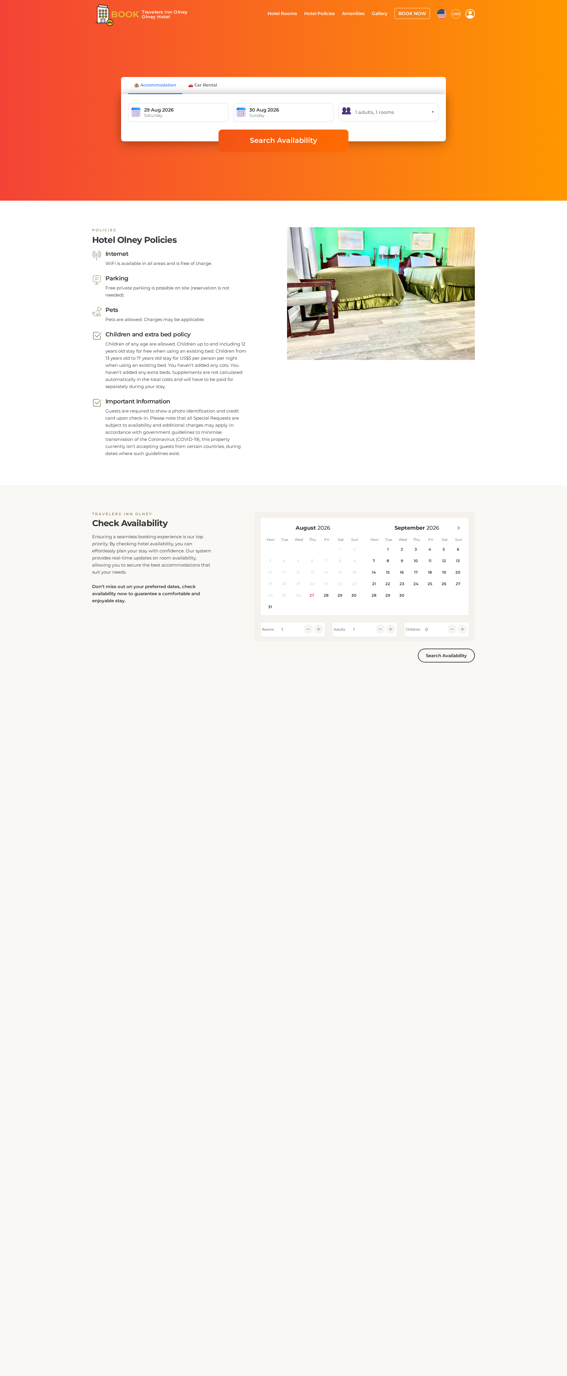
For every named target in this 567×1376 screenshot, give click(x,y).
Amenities (359, 13)
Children (413, 629)
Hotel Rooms (292, 13)
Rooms (268, 629)
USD (456, 13)
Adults (339, 629)
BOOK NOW (414, 13)
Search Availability (283, 140)
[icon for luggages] (442, 13)
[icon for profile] (470, 13)
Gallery (384, 13)
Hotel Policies (327, 13)
